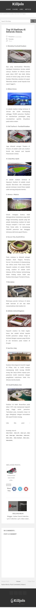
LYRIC (21, 9)
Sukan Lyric (23, 433)
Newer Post (5, 581)
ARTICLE (28, 9)
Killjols (18, 4)
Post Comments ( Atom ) (18, 584)
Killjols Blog (18, 513)
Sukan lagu (12, 435)
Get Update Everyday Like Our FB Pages (13, 13)
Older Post (31, 581)
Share (10, 41)
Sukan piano (26, 437)
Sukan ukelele (9, 440)
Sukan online (9, 437)
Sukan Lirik (17, 433)
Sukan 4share (19, 435)
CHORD (15, 9)
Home (18, 581)
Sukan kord (27, 435)
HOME (8, 9)
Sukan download (18, 437)
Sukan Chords (9, 433)
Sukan (9, 485)
